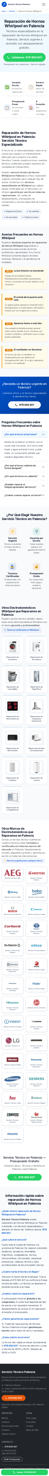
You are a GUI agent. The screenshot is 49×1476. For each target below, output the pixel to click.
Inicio (4, 11)
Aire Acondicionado (10, 1426)
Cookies (29, 1426)
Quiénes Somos (9, 1434)
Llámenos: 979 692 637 (26, 57)
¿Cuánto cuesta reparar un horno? (23, 495)
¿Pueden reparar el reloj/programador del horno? (20, 485)
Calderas (6, 1422)
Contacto (6, 1430)
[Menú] (43, 4)
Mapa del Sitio (32, 1430)
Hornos (12, 11)
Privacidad (30, 1422)
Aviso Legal (31, 1418)
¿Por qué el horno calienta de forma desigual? (20, 466)
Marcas (5, 1418)
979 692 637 (26, 404)
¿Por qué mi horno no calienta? (21, 476)
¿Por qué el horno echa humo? (20, 434)
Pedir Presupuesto (12, 1459)
